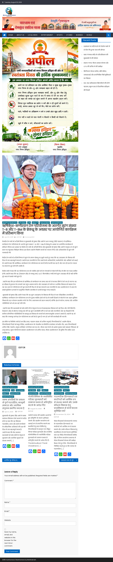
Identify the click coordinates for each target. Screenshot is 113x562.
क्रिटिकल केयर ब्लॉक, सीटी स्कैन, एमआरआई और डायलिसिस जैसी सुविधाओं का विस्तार (97, 74)
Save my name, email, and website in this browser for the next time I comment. (10, 539)
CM (29, 223)
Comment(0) (29, 237)
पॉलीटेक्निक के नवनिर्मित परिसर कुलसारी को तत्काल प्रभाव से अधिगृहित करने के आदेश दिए (40, 401)
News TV (35, 223)
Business (79, 35)
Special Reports (57, 223)
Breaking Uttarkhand (10, 223)
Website (7, 520)
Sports (60, 35)
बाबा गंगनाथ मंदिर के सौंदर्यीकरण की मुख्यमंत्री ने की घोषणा (96, 56)
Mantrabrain (31, 560)
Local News (32, 35)
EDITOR (18, 237)
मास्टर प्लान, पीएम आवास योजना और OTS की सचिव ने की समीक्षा (96, 65)
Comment (9, 480)
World (89, 35)
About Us (20, 35)
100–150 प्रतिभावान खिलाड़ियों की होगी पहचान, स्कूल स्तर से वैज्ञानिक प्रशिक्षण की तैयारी (96, 86)
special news (44, 223)
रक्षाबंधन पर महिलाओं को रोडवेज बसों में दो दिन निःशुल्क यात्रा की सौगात (97, 48)
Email (7, 511)
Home (10, 35)
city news (22, 223)
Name (7, 502)
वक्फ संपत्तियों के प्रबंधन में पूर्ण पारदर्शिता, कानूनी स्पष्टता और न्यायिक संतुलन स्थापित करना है (13, 404)
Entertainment (47, 35)
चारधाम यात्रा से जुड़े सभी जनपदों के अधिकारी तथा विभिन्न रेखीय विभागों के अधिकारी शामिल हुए (69, 460)
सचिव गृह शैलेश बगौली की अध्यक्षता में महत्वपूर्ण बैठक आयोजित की (13, 460)
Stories (69, 35)
